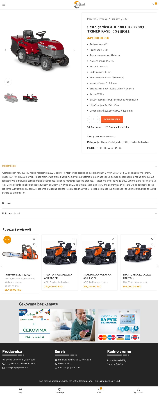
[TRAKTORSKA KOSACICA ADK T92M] (138, 253)
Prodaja (103, 19)
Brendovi (115, 19)
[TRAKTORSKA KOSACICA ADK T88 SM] (60, 253)
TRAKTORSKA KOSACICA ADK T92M (137, 276)
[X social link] (101, 148)
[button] (5, 50)
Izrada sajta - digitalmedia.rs (95, 381)
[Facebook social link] (97, 148)
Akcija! (104, 142)
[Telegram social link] (116, 148)
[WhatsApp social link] (112, 148)
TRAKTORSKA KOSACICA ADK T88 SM (58, 276)
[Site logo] (79, 5)
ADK (46, 282)
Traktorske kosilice (139, 142)
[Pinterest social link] (105, 148)
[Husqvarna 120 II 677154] (20, 253)
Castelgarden (115, 142)
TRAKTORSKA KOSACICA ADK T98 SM (97, 276)
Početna (91, 19)
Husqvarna (17, 279)
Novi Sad (115, 381)
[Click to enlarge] (8, 81)
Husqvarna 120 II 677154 (18, 274)
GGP (125, 19)
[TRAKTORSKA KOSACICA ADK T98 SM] (99, 253)
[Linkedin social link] (109, 148)
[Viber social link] (120, 148)
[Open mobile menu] (4, 5)
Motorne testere (13, 282)
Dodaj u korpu (112, 119)
